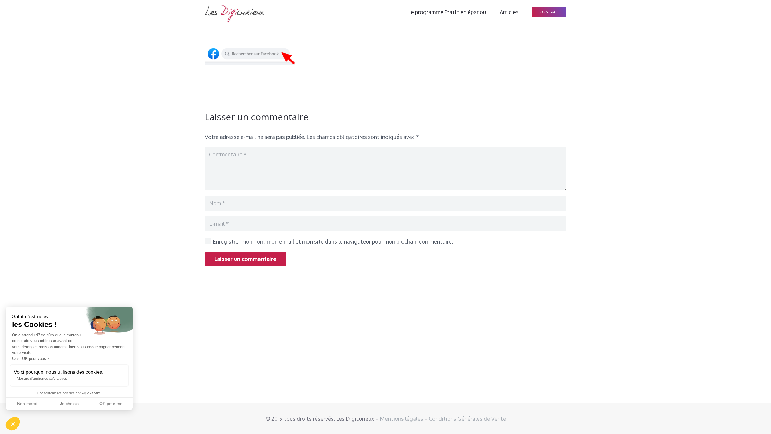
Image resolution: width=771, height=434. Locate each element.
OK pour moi (111, 403)
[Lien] (234, 14)
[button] (12, 424)
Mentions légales (401, 418)
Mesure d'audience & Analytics (42, 378)
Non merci (27, 403)
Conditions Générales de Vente (467, 418)
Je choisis (69, 403)
